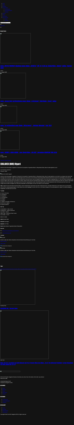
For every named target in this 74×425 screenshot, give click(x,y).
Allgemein (2, 160)
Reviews (4, 6)
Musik (6, 160)
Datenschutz (5, 410)
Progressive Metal (24, 269)
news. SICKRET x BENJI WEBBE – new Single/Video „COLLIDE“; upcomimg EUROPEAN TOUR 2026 (28, 152)
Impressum (5, 412)
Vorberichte (7, 9)
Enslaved (7, 269)
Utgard (29, 269)
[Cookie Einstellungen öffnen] (8, 423)
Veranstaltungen (8, 10)
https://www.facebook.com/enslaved (10, 230)
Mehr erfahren (3, 241)
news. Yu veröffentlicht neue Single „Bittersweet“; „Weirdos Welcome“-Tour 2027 (26, 125)
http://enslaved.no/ (7, 233)
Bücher (4, 13)
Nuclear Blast (17, 269)
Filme (4, 14)
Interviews (5, 16)
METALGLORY (5, 17)
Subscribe (2, 25)
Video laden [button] (2, 243)
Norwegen (12, 269)
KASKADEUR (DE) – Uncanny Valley (9, 308)
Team (6, 19)
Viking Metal (33, 269)
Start (4, 3)
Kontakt (6, 20)
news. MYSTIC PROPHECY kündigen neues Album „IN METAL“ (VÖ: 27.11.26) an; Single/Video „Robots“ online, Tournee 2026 (36, 67)
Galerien (6, 12)
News (4, 4)
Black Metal (2, 269)
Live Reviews (5, 7)
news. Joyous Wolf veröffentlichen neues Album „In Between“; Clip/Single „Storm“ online (28, 101)
